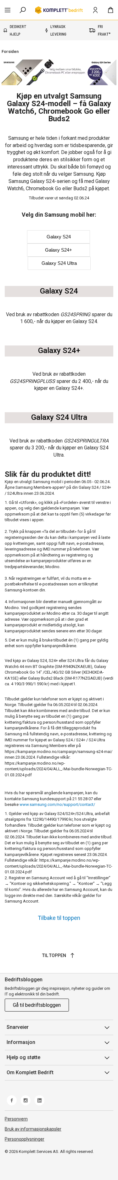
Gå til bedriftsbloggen (37, 1005)
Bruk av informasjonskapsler (33, 1129)
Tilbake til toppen (59, 918)
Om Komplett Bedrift (30, 1072)
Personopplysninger (24, 1139)
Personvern (16, 1118)
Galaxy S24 (59, 236)
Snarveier (18, 1027)
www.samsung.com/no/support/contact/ (57, 804)
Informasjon (21, 1042)
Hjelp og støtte (23, 1057)
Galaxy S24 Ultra (59, 263)
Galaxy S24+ (58, 250)
